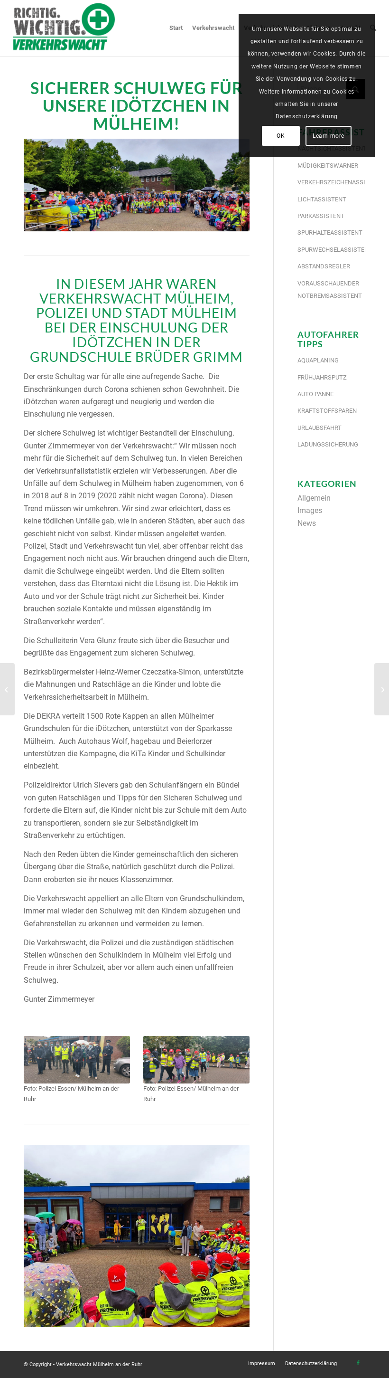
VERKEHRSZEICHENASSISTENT (331, 182)
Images (309, 510)
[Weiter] (228, 1236)
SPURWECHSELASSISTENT (331, 249)
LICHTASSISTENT (321, 199)
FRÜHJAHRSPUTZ (322, 377)
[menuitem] (176, 28)
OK (281, 136)
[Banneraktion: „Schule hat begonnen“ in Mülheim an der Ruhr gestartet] (7, 689)
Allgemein (314, 498)
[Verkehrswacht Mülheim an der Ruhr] (64, 28)
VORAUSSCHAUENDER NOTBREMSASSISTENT (329, 289)
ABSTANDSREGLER (323, 266)
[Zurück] (45, 1236)
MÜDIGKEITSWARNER (327, 165)
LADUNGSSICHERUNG (327, 444)
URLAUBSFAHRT (319, 427)
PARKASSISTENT (320, 215)
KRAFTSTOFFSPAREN (327, 410)
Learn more (328, 136)
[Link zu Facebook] (358, 1363)
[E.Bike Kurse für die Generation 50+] (381, 689)
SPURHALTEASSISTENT (329, 232)
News (306, 523)
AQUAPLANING (318, 360)
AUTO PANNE (315, 394)
